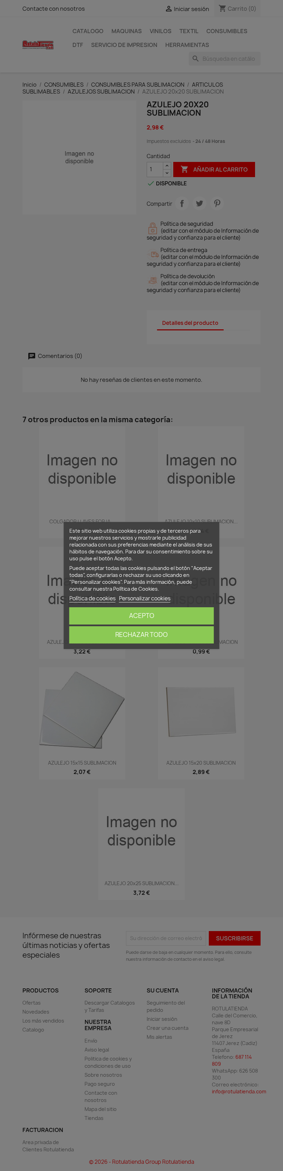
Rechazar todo (141, 634)
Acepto (141, 615)
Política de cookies (92, 598)
